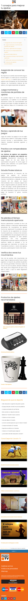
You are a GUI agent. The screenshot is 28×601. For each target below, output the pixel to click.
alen (17, 542)
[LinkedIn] (24, 32)
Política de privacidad (9, 569)
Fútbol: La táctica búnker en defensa (10, 491)
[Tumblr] (20, 32)
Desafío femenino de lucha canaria (10, 465)
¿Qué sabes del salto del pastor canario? (12, 433)
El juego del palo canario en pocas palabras (13, 406)
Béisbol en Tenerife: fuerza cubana (11, 415)
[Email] (14, 598)
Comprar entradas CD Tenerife (10, 425)
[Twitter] (9, 32)
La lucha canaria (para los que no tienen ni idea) (14, 423)
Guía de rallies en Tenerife (8, 420)
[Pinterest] (13, 32)
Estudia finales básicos (11, 54)
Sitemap (4, 571)
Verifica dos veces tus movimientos (14, 60)
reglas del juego (6, 79)
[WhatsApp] (16, 32)
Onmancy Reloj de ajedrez (7, 352)
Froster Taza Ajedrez (6, 384)
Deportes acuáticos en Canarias (10, 428)
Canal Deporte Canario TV (11, 439)
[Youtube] (8, 598)
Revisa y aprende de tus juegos (13, 48)
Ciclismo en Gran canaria (8, 417)
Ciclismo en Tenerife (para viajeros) (11, 431)
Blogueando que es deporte (12, 400)
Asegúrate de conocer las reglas (13, 42)
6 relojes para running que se (8, 542)
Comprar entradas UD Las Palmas (10, 409)
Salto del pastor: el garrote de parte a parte (13, 404)
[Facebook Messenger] (6, 32)
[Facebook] (2, 32)
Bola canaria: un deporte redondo (10, 412)
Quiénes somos (7, 566)
